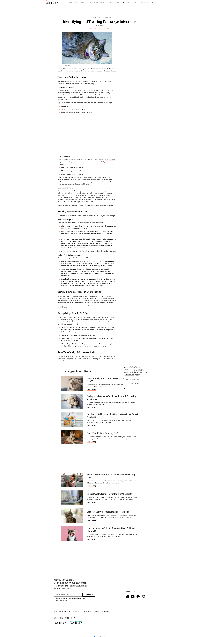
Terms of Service (139, 630)
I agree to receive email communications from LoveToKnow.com (132, 390)
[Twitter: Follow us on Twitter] (133, 597)
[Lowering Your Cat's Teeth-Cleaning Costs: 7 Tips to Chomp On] (72, 533)
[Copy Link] (108, 29)
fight (80, 95)
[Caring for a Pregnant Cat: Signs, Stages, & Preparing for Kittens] (72, 401)
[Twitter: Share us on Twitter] (95, 29)
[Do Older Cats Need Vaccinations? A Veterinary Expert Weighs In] (72, 419)
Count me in (135, 384)
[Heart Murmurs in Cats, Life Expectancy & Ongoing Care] (72, 480)
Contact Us (105, 611)
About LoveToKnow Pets (62, 611)
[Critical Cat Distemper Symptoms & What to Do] (72, 497)
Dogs (82, 2)
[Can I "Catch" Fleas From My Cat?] (72, 437)
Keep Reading (91, 389)
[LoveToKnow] (60, 622)
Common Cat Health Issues (104, 17)
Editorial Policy (86, 611)
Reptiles (109, 2)
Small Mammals (99, 2)
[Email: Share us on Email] (104, 29)
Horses (134, 2)
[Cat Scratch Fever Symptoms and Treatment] (72, 515)
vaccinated (68, 298)
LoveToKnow (144, 2)
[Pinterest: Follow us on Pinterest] (138, 597)
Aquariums (125, 2)
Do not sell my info (118, 630)
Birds (117, 2)
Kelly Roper (100, 25)
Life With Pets (73, 2)
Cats (89, 2)
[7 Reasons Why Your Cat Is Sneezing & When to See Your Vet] (72, 383)
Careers (96, 611)
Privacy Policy (129, 630)
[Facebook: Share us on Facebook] (91, 29)
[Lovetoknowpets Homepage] (52, 2)
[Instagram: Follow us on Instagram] (143, 597)
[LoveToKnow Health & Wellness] (76, 622)
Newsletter (75, 611)
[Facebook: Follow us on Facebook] (128, 597)
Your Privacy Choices (101, 636)
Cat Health (93, 17)
